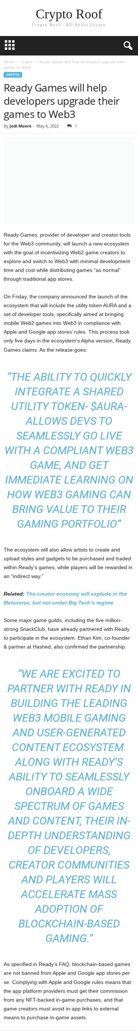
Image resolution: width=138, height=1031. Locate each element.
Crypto (26, 61)
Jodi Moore (21, 126)
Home (9, 61)
